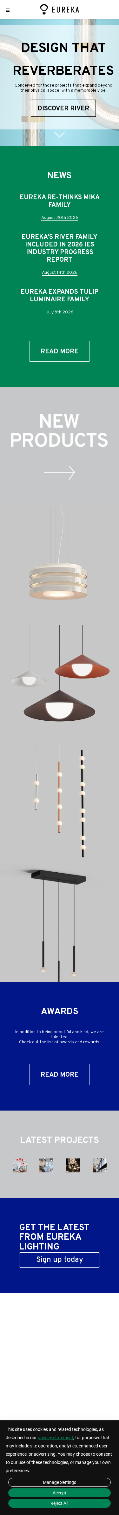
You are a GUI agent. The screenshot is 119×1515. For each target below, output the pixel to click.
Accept (59, 1492)
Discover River (63, 109)
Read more (59, 352)
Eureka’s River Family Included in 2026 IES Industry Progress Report (59, 248)
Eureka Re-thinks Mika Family (60, 201)
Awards (59, 1012)
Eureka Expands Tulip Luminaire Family (59, 296)
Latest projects (59, 1140)
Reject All (59, 1503)
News (59, 176)
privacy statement (55, 1437)
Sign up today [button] (59, 1260)
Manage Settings (59, 1482)
